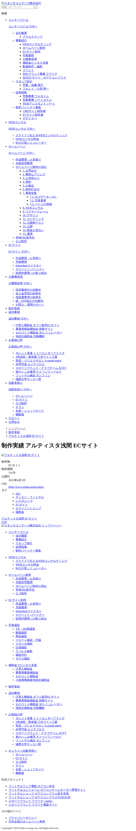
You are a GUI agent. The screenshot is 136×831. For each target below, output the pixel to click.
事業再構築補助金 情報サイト (34, 328)
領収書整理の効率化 (28, 297)
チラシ (20, 407)
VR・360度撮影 (25, 628)
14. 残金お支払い (33, 230)
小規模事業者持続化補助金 (33, 679)
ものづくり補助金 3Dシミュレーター (39, 332)
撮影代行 (21, 654)
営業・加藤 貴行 (33, 85)
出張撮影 (21, 647)
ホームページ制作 (34, 47)
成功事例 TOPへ (18, 318)
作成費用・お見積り (28, 159)
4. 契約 (27, 181)
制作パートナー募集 (28, 107)
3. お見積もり (31, 178)
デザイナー (30, 118)
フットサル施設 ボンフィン (33, 375)
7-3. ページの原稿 (41, 204)
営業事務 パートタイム (37, 99)
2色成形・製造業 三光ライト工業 (36, 356)
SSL (18, 493)
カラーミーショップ (28, 508)
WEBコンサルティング (37, 44)
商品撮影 (21, 636)
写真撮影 (28, 55)
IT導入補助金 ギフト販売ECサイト (38, 325)
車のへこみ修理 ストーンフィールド (39, 371)
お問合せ (14, 421)
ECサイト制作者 (33, 114)
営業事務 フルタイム (36, 96)
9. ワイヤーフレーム (35, 211)
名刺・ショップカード (30, 410)
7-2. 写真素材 (38, 200)
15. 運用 (28, 233)
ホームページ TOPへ (21, 152)
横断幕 (20, 414)
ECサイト (14, 245)
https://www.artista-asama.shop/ (26, 486)
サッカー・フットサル (30, 497)
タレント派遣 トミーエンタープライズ (40, 353)
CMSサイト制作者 (34, 111)
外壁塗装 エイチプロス (30, 364)
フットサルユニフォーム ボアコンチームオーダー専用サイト (47, 789)
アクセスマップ (32, 36)
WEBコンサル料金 (27, 139)
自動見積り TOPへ (20, 389)
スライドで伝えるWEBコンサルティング (41, 135)
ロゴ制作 (21, 241)
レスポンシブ (24, 500)
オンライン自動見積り (22, 750)
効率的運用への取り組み (31, 272)
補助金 (20, 512)
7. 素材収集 (30, 192)
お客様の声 (15, 340)
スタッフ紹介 (24, 81)
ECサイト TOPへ (19, 251)
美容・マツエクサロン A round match (38, 360)
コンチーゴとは (18, 19)
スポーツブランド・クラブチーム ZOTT (41, 367)
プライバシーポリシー (22, 817)
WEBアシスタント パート (39, 103)
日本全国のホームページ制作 (26, 821)
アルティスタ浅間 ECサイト (26, 435)
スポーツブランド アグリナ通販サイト (32, 804)
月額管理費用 (24, 163)
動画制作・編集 (32, 66)
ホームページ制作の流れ (31, 166)
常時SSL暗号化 (25, 237)
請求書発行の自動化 (28, 289)
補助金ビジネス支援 (35, 62)
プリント (28, 70)
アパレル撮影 (24, 651)
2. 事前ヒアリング (34, 174)
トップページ (17, 428)
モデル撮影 (23, 658)
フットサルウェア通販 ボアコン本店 (31, 786)
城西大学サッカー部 (28, 379)
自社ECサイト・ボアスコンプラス (44, 77)
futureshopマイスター (29, 265)
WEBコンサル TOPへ (21, 128)
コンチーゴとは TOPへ (22, 26)
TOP (4, 522)
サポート (14, 418)
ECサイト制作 (32, 51)
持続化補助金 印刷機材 (30, 336)
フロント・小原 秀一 (36, 88)
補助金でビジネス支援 (22, 665)
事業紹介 (21, 40)
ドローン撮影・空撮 (28, 639)
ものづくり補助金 (27, 676)
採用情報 (21, 92)
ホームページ (17, 146)
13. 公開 (28, 226)
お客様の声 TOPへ (20, 346)
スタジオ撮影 (24, 643)
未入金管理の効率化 (28, 293)
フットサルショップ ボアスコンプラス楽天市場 (38, 793)
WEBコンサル (17, 122)
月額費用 (21, 261)
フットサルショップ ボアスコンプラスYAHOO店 (39, 797)
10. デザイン (30, 215)
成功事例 (14, 312)
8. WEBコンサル (33, 207)
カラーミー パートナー (30, 269)
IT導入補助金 (24, 668)
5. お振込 (28, 185)
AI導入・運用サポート (30, 304)
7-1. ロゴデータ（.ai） (43, 196)
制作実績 (14, 308)
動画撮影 (21, 632)
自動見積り (15, 382)
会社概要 (21, 33)
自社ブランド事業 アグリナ (40, 73)
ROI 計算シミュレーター (31, 142)
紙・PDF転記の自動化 (30, 300)
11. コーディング (33, 218)
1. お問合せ (30, 170)
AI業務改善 (30, 59)
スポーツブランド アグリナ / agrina (30, 801)
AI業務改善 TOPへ (20, 283)
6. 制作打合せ (31, 189)
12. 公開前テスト (33, 222)
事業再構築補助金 (27, 672)
